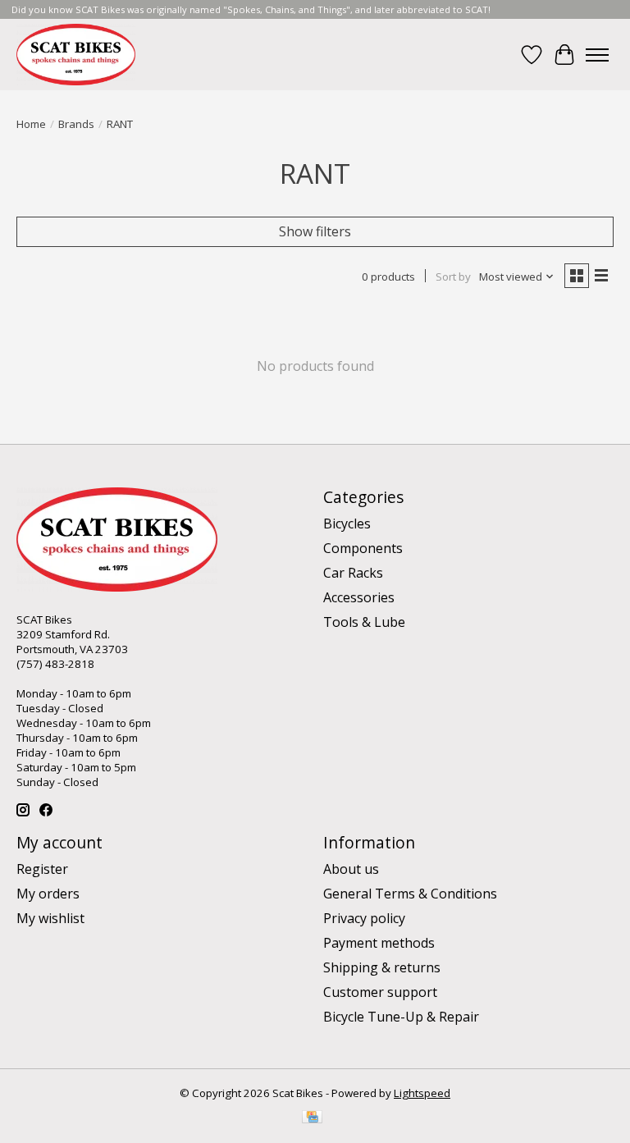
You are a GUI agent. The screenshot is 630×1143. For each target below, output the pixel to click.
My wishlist (50, 918)
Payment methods (379, 943)
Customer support (380, 992)
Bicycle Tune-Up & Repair (401, 1017)
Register (42, 869)
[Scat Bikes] (75, 54)
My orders (48, 894)
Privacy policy (364, 918)
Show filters (315, 231)
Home (31, 124)
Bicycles (347, 523)
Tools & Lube (364, 622)
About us (351, 869)
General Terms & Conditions (410, 894)
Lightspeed (422, 1093)
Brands (76, 124)
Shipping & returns (382, 967)
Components (363, 548)
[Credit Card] (312, 1118)
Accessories (359, 597)
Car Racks (353, 573)
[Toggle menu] (597, 55)
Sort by (453, 276)
